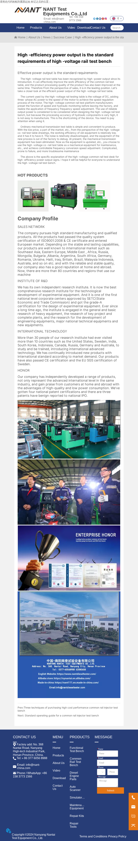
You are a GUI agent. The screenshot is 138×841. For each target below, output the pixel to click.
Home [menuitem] (20, 27)
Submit (110, 790)
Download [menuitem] (83, 27)
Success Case (62, 37)
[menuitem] (36, 27)
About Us (34, 37)
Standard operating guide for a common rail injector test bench (62, 715)
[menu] (59, 27)
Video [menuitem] (71, 27)
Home (22, 37)
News (46, 37)
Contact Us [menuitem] (97, 27)
